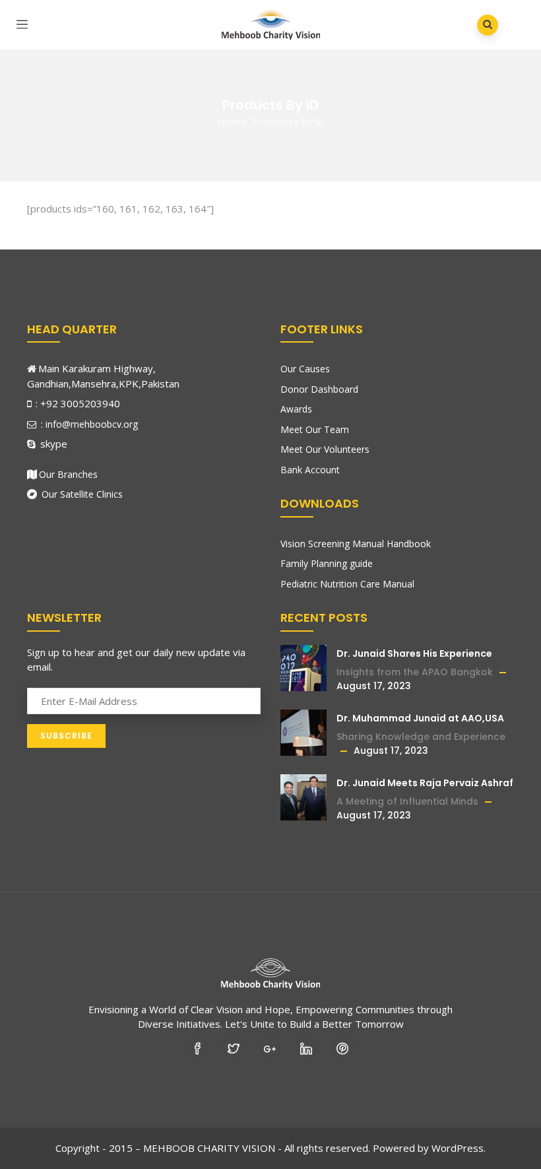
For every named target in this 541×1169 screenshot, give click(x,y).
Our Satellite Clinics (81, 494)
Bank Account (310, 469)
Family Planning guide (326, 563)
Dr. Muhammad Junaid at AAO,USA (420, 718)
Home (232, 122)
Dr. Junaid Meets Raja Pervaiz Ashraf (424, 782)
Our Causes (305, 368)
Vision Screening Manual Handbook (355, 543)
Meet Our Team (314, 429)
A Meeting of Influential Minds (407, 801)
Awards (296, 409)
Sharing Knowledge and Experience (420, 736)
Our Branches (68, 474)
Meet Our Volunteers (324, 449)
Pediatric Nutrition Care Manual (347, 584)
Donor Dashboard (319, 389)
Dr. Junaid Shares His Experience (414, 653)
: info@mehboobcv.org (88, 424)
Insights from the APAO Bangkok (414, 672)
